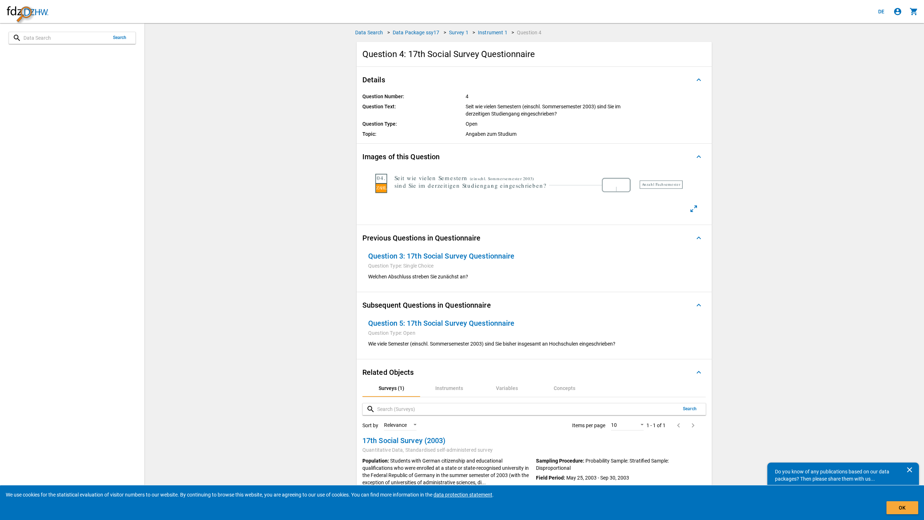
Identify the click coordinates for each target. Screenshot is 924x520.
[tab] (391, 388)
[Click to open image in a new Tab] (694, 209)
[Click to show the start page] (27, 11)
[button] (534, 80)
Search (120, 37)
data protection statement (462, 495)
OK (902, 508)
